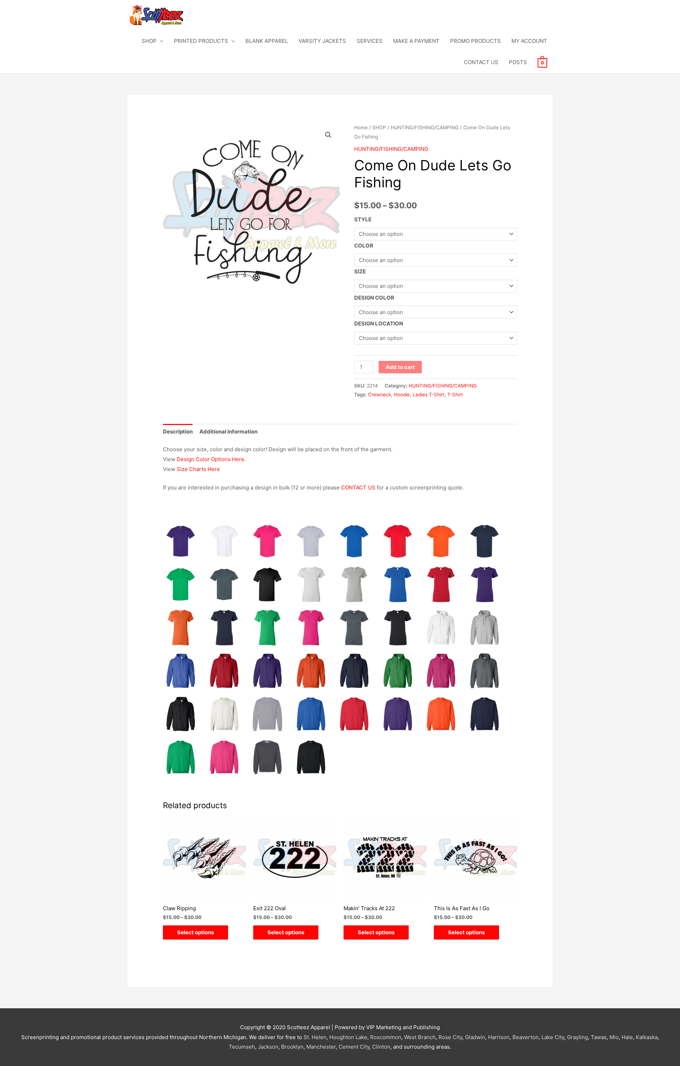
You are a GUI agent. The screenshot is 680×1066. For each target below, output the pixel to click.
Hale (627, 1037)
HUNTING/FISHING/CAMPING (425, 127)
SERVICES (369, 41)
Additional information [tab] (228, 431)
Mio (614, 1037)
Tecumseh (242, 1046)
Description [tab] (178, 431)
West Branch (420, 1037)
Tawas (599, 1037)
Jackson (268, 1046)
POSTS (518, 62)
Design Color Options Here (210, 459)
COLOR (363, 245)
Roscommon (385, 1037)
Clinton (381, 1046)
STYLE (363, 219)
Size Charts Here (198, 469)
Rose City (450, 1037)
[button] (328, 135)
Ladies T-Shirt (428, 394)
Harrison (499, 1037)
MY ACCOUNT (529, 41)
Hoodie (402, 394)
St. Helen (315, 1037)
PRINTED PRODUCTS (201, 41)
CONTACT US (481, 62)
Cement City (354, 1046)
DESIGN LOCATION (378, 323)
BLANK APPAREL (266, 41)
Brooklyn (292, 1046)
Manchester (321, 1046)
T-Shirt (455, 394)
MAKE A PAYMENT (416, 41)
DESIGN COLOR (374, 297)
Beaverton (525, 1037)
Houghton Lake (348, 1037)
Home (361, 127)
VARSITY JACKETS (322, 41)
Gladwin (475, 1037)
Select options (195, 932)
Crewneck (379, 394)
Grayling (577, 1037)
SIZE (360, 271)
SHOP (149, 41)
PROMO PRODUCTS (475, 41)
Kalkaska (647, 1037)
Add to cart (400, 367)
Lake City (553, 1037)
